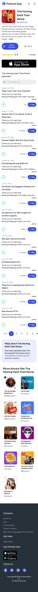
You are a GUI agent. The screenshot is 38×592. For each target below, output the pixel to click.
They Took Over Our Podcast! (16, 91)
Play (33, 105)
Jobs (5, 522)
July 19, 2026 (7, 184)
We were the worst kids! (14, 239)
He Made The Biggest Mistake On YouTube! (18, 188)
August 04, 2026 (8, 160)
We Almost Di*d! (10, 311)
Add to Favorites (11, 46)
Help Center (8, 541)
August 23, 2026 (8, 88)
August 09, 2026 (8, 137)
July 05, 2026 (7, 236)
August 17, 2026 (7, 111)
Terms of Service (10, 528)
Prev (6, 333)
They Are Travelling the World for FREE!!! (18, 286)
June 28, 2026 (7, 259)
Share (30, 46)
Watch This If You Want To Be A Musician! (17, 115)
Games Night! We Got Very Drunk (18, 140)
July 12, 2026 (7, 210)
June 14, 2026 (7, 308)
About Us (7, 518)
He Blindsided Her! (11, 262)
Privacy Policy (8, 525)
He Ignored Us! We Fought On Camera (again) (16, 214)
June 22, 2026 (7, 282)
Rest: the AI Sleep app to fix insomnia (18, 532)
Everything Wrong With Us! (15, 163)
